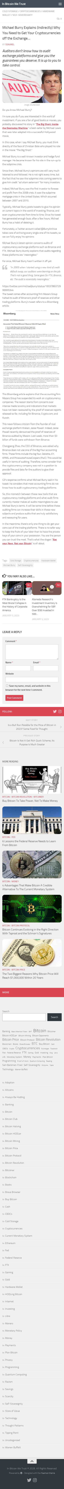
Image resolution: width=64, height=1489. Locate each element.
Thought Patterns (14, 1425)
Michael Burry (9, 565)
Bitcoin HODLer (9, 1035)
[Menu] (60, 4)
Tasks (52, 1065)
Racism (9, 1381)
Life (3, 1057)
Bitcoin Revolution (22, 797)
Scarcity (9, 1396)
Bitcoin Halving (13, 1126)
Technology (8, 1069)
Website (9, 673)
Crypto (11, 1049)
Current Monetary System (18, 1235)
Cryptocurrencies (30, 11)
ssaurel (9, 44)
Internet (9, 1301)
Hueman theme (48, 1473)
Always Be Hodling (15, 1097)
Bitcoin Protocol (21, 925)
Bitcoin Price (18, 969)
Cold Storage (10, 11)
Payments (36, 1057)
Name (9, 662)
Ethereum (10, 1243)
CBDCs (5, 1048)
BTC (35, 1044)
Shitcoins (45, 1065)
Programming (9, 1061)
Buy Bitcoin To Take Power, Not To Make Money (30, 800)
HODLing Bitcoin (13, 1294)
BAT (30, 1032)
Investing (44, 1053)
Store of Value (12, 1410)
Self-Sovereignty (22, 15)
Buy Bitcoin (44, 1044)
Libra (55, 1053)
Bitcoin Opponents (40, 1035)
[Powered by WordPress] (21, 1473)
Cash (53, 1044)
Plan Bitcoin (48, 1057)
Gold (37, 1052)
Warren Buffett (21, 1069)
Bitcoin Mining (24, 1035)
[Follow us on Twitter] (55, 711)
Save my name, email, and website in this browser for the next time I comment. (27, 688)
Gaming (30, 1053)
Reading (49, 1061)
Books (15, 1044)
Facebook (53, 1049)
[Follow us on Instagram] (60, 711)
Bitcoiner (39, 797)
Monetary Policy (13, 1330)
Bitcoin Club (11, 1119)
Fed (13, 837)
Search (5, 1011)
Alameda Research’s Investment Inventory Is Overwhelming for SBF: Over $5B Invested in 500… (44, 606)
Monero (9, 1323)
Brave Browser (25, 1044)
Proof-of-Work (22, 1061)
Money (15, 881)
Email (36, 662)
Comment (11, 641)
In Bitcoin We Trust (14, 4)
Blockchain (6, 1044)
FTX (24, 1052)
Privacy (9, 1359)
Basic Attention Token (19, 1032)
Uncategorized (12, 1440)
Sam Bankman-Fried (12, 1065)
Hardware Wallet (48, 560)
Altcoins (9, 1089)
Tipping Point (11, 1432)
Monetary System (14, 1057)
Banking (6, 1031)
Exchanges (45, 1049)
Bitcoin (6, 797)
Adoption (9, 1082)
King (51, 1053)
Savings (9, 1389)
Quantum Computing (37, 1061)
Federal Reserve (14, 1053)
